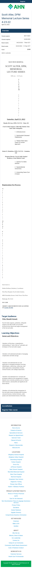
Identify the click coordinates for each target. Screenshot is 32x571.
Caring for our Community (16, 543)
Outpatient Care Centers (16, 479)
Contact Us (16, 540)
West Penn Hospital (16, 474)
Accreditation (7, 406)
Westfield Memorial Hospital (16, 472)
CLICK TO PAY (8, 307)
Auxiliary (16, 526)
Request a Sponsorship (16, 445)
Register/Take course (9, 410)
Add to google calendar (22, 53)
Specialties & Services (16, 433)
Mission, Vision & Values (16, 535)
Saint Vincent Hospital (16, 469)
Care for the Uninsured (16, 498)
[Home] (16, 6)
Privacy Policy (16, 505)
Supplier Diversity (16, 512)
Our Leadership (16, 538)
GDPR (16, 496)
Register (22, 1)
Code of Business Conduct (16, 548)
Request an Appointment (16, 435)
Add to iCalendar (27, 53)
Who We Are (16, 533)
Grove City (16, 464)
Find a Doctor (16, 428)
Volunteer (16, 521)
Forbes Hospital (16, 462)
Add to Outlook (29, 53)
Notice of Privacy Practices (16, 493)
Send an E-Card (16, 438)
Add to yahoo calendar (25, 53)
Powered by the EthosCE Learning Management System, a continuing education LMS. (25, 570)
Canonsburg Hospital (16, 459)
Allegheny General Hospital (16, 454)
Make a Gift (16, 523)
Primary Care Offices (16, 484)
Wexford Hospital (16, 477)
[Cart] (27, 2)
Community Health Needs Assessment (16, 545)
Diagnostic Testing (16, 481)
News (16, 442)
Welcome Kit (16, 447)
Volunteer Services (16, 554)
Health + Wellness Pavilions (16, 486)
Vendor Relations (16, 510)
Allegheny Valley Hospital (16, 457)
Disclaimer (16, 507)
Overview (5, 31)
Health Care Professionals (16, 556)
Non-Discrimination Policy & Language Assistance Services (16, 501)
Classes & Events (16, 440)
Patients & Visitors (16, 430)
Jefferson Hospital (16, 467)
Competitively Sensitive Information (16, 515)
